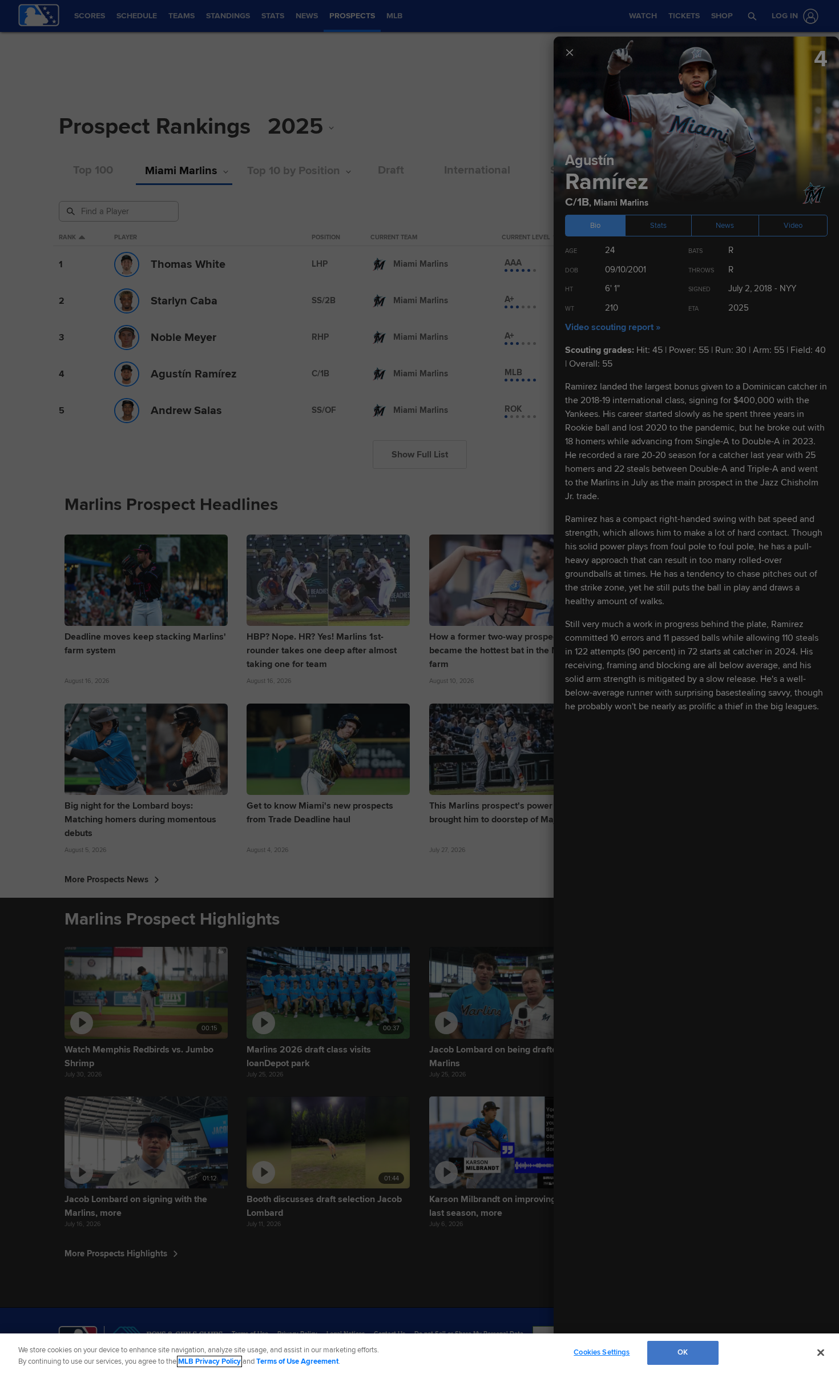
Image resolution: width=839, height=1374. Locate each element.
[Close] (820, 1352)
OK (682, 1352)
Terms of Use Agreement (297, 1361)
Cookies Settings (602, 1352)
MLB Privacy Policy (209, 1361)
